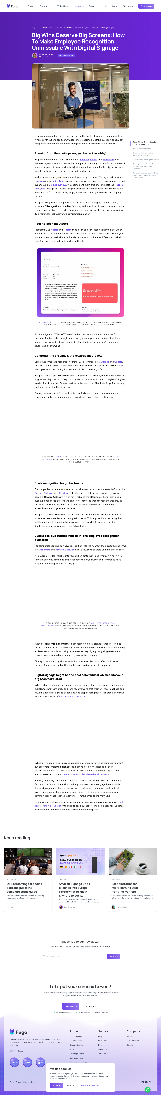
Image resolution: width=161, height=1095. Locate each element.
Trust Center (103, 1053)
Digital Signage (46, 6)
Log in (114, 6)
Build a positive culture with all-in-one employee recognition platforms (146, 166)
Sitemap (130, 1045)
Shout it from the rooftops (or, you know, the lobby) (145, 143)
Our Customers (133, 1041)
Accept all (57, 1085)
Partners (130, 1036)
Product (31, 6)
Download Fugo (76, 1058)
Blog (33, 28)
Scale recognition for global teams (146, 159)
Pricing (91, 6)
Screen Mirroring (76, 1045)
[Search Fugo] (106, 6)
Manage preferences (90, 1085)
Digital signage (76, 1036)
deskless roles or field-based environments (85, 774)
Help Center (103, 1041)
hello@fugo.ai (18, 1051)
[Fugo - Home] (12, 6)
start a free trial (52, 805)
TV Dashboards (63, 6)
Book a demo (146, 6)
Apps (72, 1049)
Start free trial (129, 6)
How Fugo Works (77, 1053)
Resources (79, 6)
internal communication (72, 696)
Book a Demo (71, 1006)
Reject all (71, 1085)
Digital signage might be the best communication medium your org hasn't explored (145, 175)
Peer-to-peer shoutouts (142, 149)
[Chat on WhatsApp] (148, 1090)
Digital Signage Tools (78, 1062)
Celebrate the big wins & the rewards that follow (143, 154)
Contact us (102, 1049)
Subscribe (114, 956)
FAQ (100, 1036)
